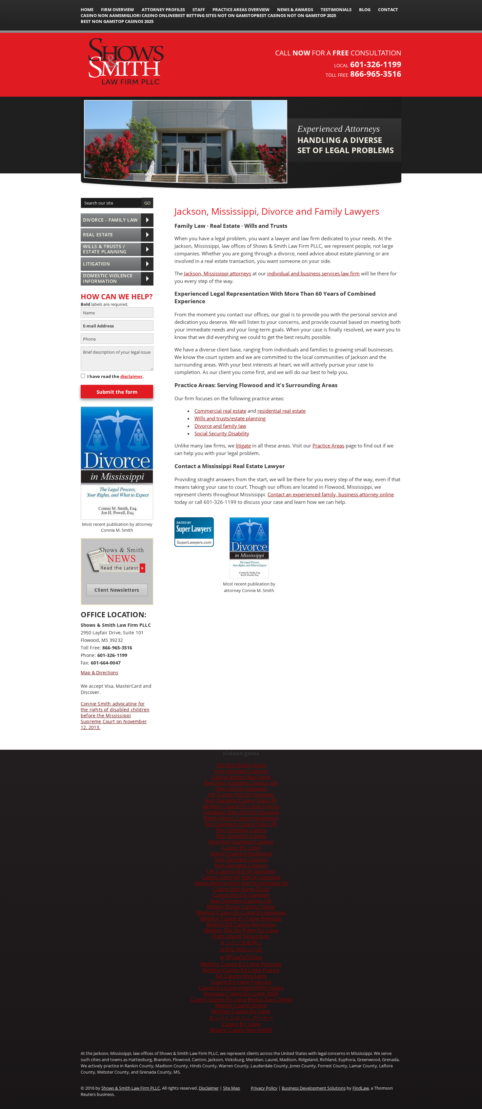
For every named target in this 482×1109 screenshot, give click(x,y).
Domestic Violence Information (108, 278)
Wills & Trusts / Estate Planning (105, 249)
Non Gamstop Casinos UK (241, 901)
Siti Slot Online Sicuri (241, 765)
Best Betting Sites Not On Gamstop (215, 15)
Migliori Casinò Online (241, 1005)
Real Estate (98, 234)
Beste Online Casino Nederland (241, 818)
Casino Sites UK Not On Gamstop (241, 877)
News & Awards (295, 9)
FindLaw (360, 1088)
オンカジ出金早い (241, 942)
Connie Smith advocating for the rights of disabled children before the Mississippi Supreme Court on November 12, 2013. (115, 716)
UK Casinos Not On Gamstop (241, 871)
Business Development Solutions (314, 1088)
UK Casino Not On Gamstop (241, 795)
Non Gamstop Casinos (241, 771)
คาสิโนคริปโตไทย (241, 957)
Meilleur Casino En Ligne (241, 1011)
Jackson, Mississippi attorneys (217, 273)
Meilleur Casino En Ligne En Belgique (241, 913)
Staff (198, 9)
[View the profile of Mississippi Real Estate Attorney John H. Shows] (194, 528)
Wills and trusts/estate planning (230, 418)
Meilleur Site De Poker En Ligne (241, 930)
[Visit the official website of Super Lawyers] (194, 542)
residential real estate (281, 410)
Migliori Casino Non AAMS (241, 1030)
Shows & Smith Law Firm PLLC (130, 1088)
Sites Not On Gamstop (241, 789)
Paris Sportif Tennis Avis (241, 936)
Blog (365, 9)
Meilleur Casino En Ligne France (241, 806)
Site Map (231, 1088)
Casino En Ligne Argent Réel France (241, 988)
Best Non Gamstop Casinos (241, 842)
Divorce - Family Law (110, 220)
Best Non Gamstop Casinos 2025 (117, 21)
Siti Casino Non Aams (241, 976)
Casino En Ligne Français (241, 982)
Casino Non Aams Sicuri (241, 889)
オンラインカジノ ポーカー (241, 1017)
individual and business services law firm (313, 273)
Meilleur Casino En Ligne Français (241, 964)
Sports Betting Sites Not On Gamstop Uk (241, 883)
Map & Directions (99, 672)
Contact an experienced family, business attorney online (331, 494)
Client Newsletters (116, 590)
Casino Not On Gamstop (241, 895)
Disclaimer (209, 1088)
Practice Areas (328, 445)
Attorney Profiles (163, 9)
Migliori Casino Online (148, 15)
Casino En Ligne (241, 848)
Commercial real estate (220, 410)
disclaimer (131, 376)
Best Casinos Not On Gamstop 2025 (296, 15)
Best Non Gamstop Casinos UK (241, 783)
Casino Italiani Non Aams (241, 777)
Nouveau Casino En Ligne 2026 (241, 994)
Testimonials (336, 9)
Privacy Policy (264, 1088)
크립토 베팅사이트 (241, 949)
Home (87, 9)
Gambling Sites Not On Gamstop (241, 812)
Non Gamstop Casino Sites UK (241, 800)
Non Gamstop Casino (241, 830)
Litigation (96, 264)
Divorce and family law (220, 426)
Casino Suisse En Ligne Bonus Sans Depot (241, 999)
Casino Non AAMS (101, 15)
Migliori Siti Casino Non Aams (241, 924)
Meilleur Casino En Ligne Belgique (241, 918)
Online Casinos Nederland (241, 854)
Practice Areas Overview (241, 9)
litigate (243, 445)
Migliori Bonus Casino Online (241, 907)
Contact (388, 9)
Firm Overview (117, 9)
